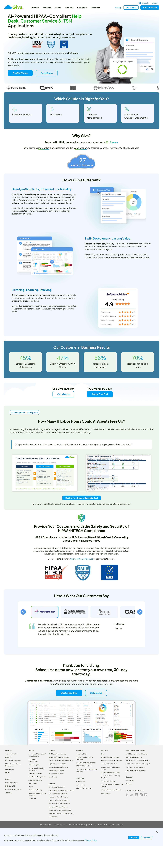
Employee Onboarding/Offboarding (61, 813)
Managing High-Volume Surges (59, 803)
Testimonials (80, 785)
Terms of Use (60, 825)
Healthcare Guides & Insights (135, 767)
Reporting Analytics (35, 773)
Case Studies (80, 781)
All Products (9, 769)
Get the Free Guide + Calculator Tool (81, 498)
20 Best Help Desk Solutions (86, 763)
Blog (102, 754)
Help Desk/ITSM (10, 786)
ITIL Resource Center (108, 781)
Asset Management (35, 780)
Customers (82, 7)
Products (35, 7)
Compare (69, 7)
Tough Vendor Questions (134, 757)
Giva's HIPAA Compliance (81, 558)
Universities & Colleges (56, 770)
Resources (95, 7)
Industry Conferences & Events (111, 790)
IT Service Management (13, 760)
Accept (134, 837)
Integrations (33, 783)
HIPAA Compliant (34, 765)
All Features (32, 799)
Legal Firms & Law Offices (57, 764)
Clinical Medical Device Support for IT (61, 790)
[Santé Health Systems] (104, 612)
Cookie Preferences (77, 825)
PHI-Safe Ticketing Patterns (58, 794)
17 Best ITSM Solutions (83, 766)
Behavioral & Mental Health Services (61, 760)
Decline (146, 837)
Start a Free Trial (100, 394)
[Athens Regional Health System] (74, 612)
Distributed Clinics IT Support (58, 797)
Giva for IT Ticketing (35, 790)
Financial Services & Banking (58, 767)
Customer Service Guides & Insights (138, 764)
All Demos (8, 793)
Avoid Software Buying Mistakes (136, 754)
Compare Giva (81, 754)
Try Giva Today (20, 73)
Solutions (47, 7)
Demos (58, 7)
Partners (128, 784)
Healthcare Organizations (57, 754)
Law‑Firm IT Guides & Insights (135, 770)
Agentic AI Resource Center (110, 757)
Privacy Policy (45, 825)
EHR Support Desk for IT (57, 787)
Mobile (31, 787)
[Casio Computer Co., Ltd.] (134, 612)
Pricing (118, 7)
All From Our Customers (84, 788)
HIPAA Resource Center (109, 764)
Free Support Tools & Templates (111, 760)
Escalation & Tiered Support (58, 807)
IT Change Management (13, 789)
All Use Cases (53, 817)
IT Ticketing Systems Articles (110, 772)
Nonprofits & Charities (56, 774)
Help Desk (8, 757)
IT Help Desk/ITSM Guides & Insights (138, 760)
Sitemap (91, 825)
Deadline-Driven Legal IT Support (60, 810)
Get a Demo (46, 73)
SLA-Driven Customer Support (59, 800)
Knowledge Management (37, 777)
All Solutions (53, 777)
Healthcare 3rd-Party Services (59, 757)
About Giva (129, 781)
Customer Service (11, 754)
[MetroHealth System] (44, 612)
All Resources (105, 793)
